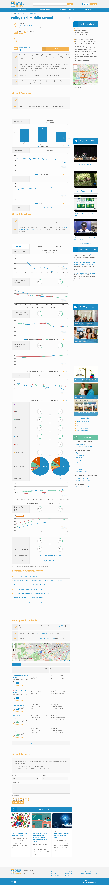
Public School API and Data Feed (89, 874)
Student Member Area (70, 870)
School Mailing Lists (86, 872)
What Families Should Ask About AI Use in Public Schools (61, 836)
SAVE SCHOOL (58, 49)
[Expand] (14, 650)
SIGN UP (94, 4)
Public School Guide (70, 872)
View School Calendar (50, 208)
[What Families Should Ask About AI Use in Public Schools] (62, 821)
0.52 (60, 479)
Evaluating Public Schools (83, 421)
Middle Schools (35, 664)
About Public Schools (82, 431)
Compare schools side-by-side (84, 447)
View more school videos (85, 243)
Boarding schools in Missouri (83, 480)
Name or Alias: (45, 775)
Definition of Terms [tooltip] (17, 246)
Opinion (79, 426)
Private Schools (65, 664)
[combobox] (49, 4)
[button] (44, 653)
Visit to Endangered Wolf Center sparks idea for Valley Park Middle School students (85, 191)
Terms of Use (85, 883)
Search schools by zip (81, 444)
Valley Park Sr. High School (57, 626)
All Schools (17, 664)
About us (53, 872)
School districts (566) (81, 472)
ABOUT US (88, 9)
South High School (18, 705)
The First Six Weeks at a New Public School (19, 835)
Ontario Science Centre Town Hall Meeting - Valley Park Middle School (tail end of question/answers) (85, 166)
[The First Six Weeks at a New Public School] (20, 821)
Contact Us (67, 875)
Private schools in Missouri (83, 478)
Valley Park (22, 25)
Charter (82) (79, 460)
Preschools (56, 664)
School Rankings (55, 875)
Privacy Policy (93, 883)
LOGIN (86, 4)
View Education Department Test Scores (50, 556)
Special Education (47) (81, 465)
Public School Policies (82, 428)
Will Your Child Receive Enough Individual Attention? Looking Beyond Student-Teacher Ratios (40, 838)
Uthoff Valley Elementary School (21, 717)
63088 (30, 25)
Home (52, 870)
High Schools (26, 664)
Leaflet (61, 660)
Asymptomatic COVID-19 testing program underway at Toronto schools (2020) (84, 264)
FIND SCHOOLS (22, 9)
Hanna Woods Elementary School (21, 730)
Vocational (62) (80, 467)
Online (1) (78, 462)
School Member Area (86, 870)
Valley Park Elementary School (46, 639)
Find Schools (54, 874)
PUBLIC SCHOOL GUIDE (67, 9)
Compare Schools (69, 874)
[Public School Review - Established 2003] (17, 4)
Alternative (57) (80, 469)
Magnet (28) (79, 458)
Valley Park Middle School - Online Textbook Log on (85, 215)
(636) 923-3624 (26, 40)
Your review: (15, 782)
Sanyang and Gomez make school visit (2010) (85, 273)
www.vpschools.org (24, 48)
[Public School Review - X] (12, 882)
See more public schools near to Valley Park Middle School (41, 743)
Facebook (15, 882)
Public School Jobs (82, 424)
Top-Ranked (79, 453)
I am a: (14, 775)
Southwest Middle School (42, 633)
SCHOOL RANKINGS (44, 9)
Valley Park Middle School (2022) (82, 254)
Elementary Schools (46, 664)
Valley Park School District (50, 561)
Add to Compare (19, 685)
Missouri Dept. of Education (83, 487)
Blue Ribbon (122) (80, 455)
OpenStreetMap (67, 660)
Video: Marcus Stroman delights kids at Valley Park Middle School (86, 239)
